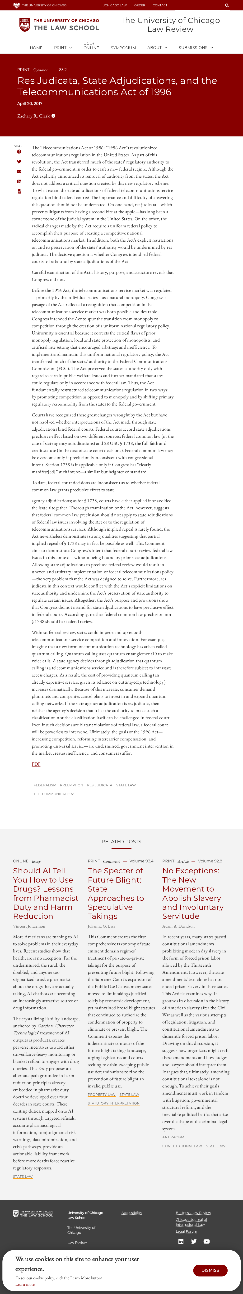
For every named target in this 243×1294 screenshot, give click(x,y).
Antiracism (173, 1137)
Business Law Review (193, 1213)
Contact (160, 5)
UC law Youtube (206, 1241)
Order (139, 5)
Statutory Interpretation (114, 1103)
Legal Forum (186, 1231)
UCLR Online (91, 45)
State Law (126, 785)
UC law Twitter (194, 1241)
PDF (19, 191)
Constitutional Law (182, 1146)
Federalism (45, 785)
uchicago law (115, 5)
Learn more (25, 1284)
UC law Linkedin (181, 1241)
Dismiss (210, 1270)
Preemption (71, 785)
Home (36, 48)
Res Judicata (99, 785)
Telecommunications (55, 794)
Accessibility (132, 1213)
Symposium (123, 48)
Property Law (102, 1094)
